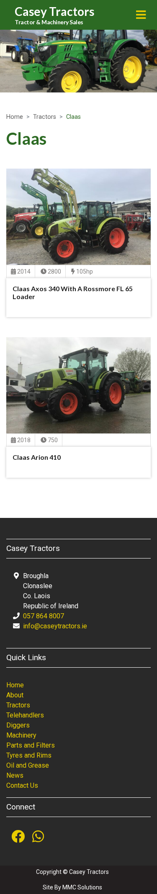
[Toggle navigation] (141, 15)
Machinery (21, 735)
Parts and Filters (30, 745)
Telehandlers (25, 715)
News (14, 775)
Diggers (18, 725)
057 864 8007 (43, 616)
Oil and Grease (27, 765)
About (14, 695)
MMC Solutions (82, 887)
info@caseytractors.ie (55, 626)
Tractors (44, 116)
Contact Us (22, 785)
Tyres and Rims (28, 755)
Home (14, 116)
